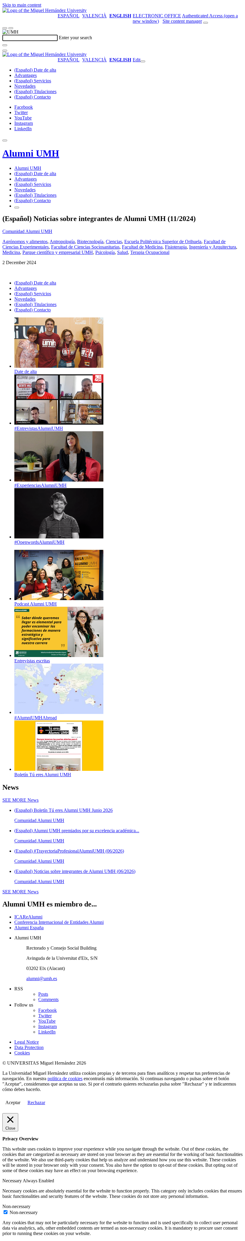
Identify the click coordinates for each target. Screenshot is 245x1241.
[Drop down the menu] (10, 28)
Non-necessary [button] (16, 1206)
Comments (48, 999)
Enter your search (75, 37)
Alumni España (29, 927)
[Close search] (4, 51)
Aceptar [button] (12, 1102)
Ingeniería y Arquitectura (212, 246)
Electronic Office (157, 15)
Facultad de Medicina (142, 246)
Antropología (62, 241)
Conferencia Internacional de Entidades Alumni (59, 922)
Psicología (105, 252)
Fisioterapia (176, 246)
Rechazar (36, 1102)
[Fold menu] (142, 61)
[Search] (4, 45)
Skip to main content (21, 4)
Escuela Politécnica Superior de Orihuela (162, 241)
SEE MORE (20, 800)
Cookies (22, 1052)
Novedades (25, 86)
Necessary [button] (12, 1180)
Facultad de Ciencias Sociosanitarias (85, 246)
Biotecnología (90, 241)
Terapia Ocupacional (149, 252)
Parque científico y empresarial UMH (57, 252)
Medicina (11, 252)
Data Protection (29, 1047)
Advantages (25, 75)
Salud (122, 252)
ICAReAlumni (28, 916)
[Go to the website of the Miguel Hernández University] (44, 10)
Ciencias (114, 241)
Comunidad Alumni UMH (27, 231)
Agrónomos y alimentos (25, 241)
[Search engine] (205, 23)
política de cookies (65, 1078)
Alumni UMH (30, 153)
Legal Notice (26, 1042)
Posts (43, 994)
